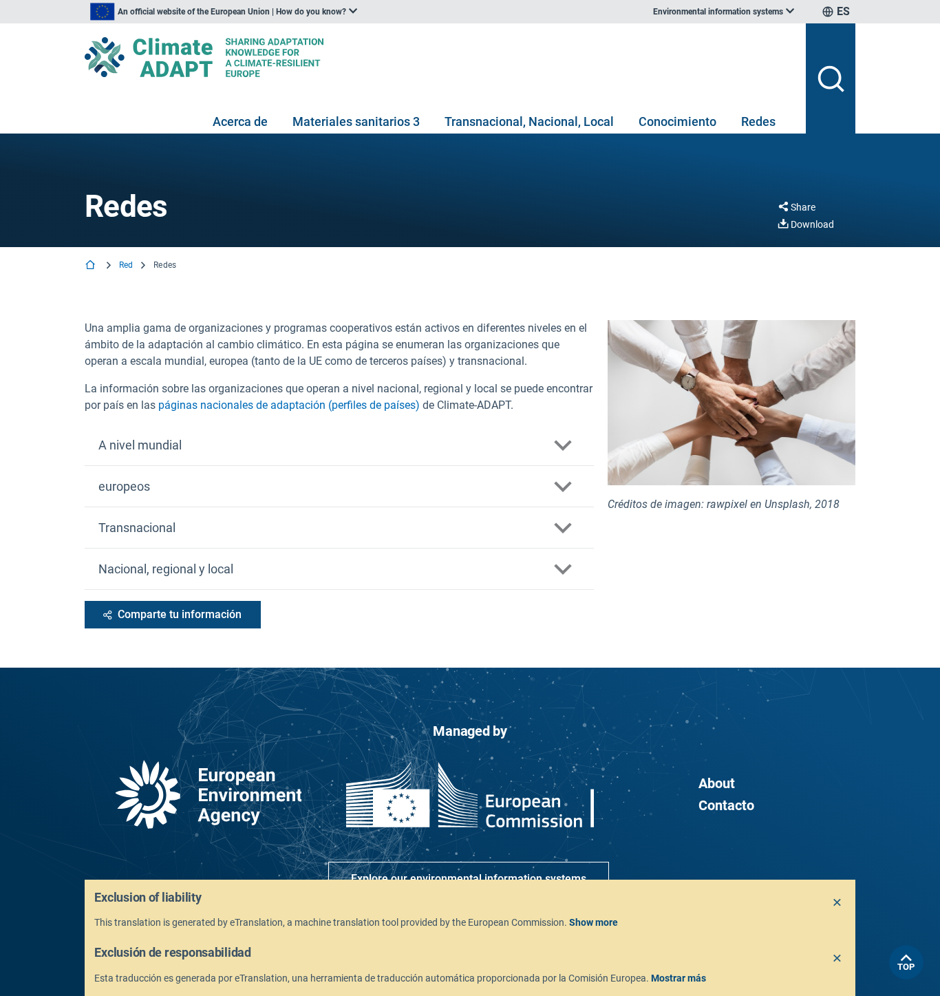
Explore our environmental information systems (468, 878)
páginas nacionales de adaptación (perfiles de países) (289, 405)
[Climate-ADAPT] (440, 57)
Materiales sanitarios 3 (356, 121)
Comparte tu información (180, 614)
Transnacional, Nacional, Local (529, 121)
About (716, 783)
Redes (758, 121)
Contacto (726, 805)
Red (126, 265)
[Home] (91, 266)
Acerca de (240, 121)
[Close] (837, 903)
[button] (339, 445)
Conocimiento (677, 121)
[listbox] (224, 11)
